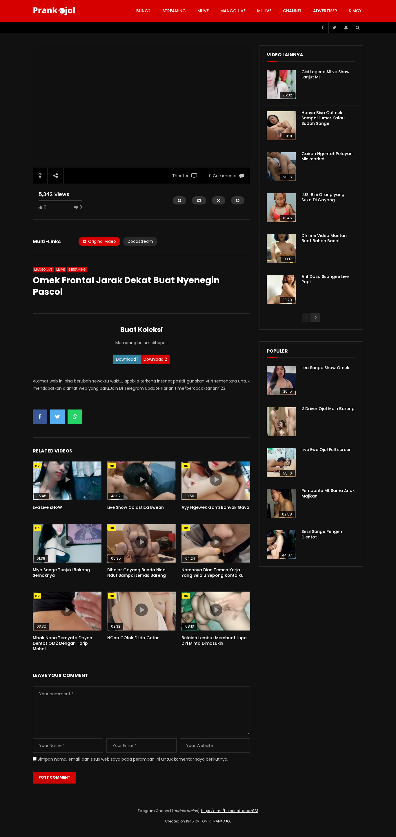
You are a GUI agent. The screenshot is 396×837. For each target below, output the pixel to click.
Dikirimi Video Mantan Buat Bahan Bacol (324, 238)
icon (67, 479)
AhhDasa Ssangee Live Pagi (325, 279)
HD (37, 466)
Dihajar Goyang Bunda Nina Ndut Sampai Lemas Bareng (136, 572)
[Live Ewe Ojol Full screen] (281, 462)
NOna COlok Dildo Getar (133, 638)
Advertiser (325, 11)
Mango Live (233, 11)
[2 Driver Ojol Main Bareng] (281, 421)
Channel (292, 11)
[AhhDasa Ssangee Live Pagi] (281, 289)
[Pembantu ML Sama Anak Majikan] (281, 503)
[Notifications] (346, 27)
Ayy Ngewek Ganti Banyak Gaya (215, 507)
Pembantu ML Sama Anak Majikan (328, 493)
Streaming (174, 11)
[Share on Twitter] (57, 416)
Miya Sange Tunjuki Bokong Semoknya (61, 572)
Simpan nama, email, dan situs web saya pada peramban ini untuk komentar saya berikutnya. (133, 759)
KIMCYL (356, 11)
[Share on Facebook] (40, 416)
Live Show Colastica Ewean (135, 507)
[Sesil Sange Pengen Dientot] (281, 544)
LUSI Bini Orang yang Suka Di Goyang (322, 197)
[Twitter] (334, 27)
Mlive (203, 11)
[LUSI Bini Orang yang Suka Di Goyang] (281, 207)
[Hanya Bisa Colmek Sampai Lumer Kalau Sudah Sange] (281, 125)
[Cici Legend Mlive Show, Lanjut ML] (281, 84)
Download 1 (127, 359)
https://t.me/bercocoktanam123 (229, 810)
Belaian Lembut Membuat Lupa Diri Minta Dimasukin (214, 640)
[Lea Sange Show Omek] (281, 380)
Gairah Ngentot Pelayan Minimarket (327, 156)
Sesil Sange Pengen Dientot (321, 534)
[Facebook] (322, 27)
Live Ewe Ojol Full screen (326, 449)
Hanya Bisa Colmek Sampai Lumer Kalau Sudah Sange (323, 118)
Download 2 (155, 359)
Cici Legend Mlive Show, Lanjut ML (325, 74)
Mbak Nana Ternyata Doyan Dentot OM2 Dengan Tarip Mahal (62, 643)
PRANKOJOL (221, 821)
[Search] (357, 27)
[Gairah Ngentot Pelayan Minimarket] (281, 166)
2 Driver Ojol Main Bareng (328, 409)
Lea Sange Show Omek (325, 368)
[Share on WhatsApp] (75, 416)
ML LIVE (264, 11)
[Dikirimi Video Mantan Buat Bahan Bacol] (281, 248)
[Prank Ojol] (55, 11)
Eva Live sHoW (47, 507)
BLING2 (143, 11)
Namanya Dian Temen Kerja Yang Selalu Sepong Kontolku (212, 572)
